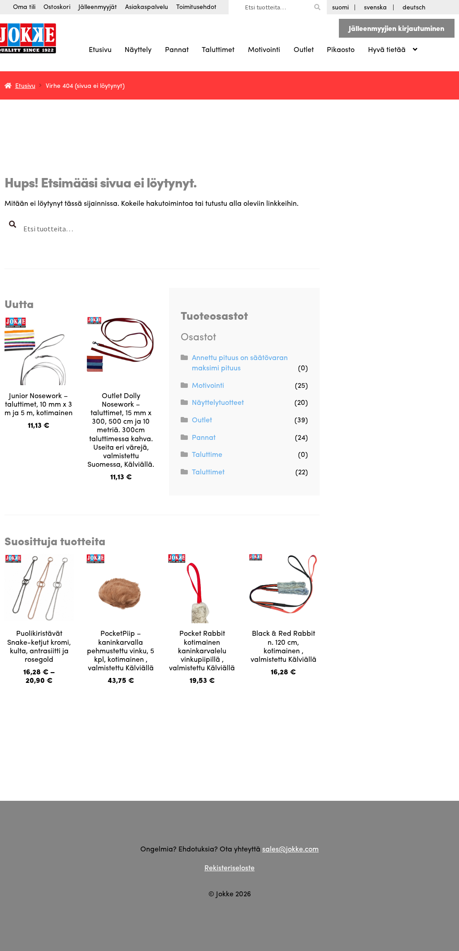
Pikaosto (341, 49)
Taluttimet (218, 49)
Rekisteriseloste (229, 867)
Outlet (304, 49)
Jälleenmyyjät (97, 6)
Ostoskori (56, 6)
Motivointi (264, 49)
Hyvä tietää (387, 49)
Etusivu (100, 49)
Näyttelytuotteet (218, 402)
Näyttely (138, 49)
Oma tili (24, 6)
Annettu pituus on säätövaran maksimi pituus (240, 362)
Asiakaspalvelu (146, 6)
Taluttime (207, 454)
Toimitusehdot (196, 6)
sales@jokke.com (290, 848)
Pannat (177, 49)
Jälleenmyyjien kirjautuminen (396, 28)
